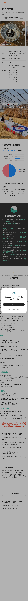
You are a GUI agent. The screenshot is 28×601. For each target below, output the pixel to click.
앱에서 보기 (14, 304)
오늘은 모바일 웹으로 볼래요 (14, 309)
